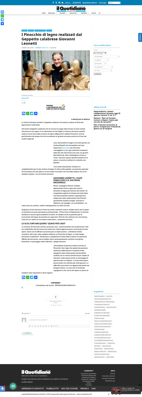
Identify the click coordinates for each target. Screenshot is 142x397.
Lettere (111, 343)
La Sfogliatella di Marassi (103, 340)
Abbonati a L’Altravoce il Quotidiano (34, 376)
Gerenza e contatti (33, 388)
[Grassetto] (29, 326)
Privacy (84, 388)
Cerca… (68, 3)
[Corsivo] (32, 326)
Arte (109, 296)
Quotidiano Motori (90, 3)
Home (43, 13)
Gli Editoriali (99, 310)
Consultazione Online (101, 304)
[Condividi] (2, 24)
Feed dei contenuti (108, 376)
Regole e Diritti (100, 351)
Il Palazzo (99, 318)
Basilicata (73, 13)
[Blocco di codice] (48, 326)
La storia (49, 30)
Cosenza (31, 30)
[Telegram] (2, 20)
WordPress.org (110, 381)
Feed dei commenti (108, 378)
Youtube (89, 385)
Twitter (88, 383)
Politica (108, 348)
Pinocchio (65, 148)
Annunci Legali (99, 296)
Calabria (62, 13)
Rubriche (112, 351)
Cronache (99, 307)
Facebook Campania (88, 379)
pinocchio (25, 98)
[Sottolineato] (35, 326)
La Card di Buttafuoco (102, 337)
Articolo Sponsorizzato (102, 299)
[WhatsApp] (2, 16)
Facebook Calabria (88, 377)
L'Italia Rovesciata (101, 332)
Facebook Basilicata (88, 375)
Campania (84, 13)
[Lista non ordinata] (43, 326)
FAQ (93, 388)
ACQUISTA (77, 3)
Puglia (93, 13)
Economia (111, 307)
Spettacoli (99, 357)
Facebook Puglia (89, 381)
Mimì (97, 346)
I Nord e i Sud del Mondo (103, 321)
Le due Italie (100, 343)
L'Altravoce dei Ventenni (103, 324)
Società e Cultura (40, 30)
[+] (57, 326)
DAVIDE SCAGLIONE (28, 48)
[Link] (51, 326)
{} (54, 326)
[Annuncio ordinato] (40, 326)
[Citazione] (46, 326)
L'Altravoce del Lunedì (102, 326)
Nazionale (106, 346)
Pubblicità (52, 388)
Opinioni (98, 348)
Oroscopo (102, 3)
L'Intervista (99, 329)
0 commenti (52, 48)
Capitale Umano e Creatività (104, 301)
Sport (110, 357)
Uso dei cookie (69, 388)
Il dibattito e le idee (101, 313)
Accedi (87, 313)
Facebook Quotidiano (88, 373)
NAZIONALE (51, 13)
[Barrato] (38, 326)
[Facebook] (2, 12)
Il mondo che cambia (102, 315)
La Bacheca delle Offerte (102, 335)
